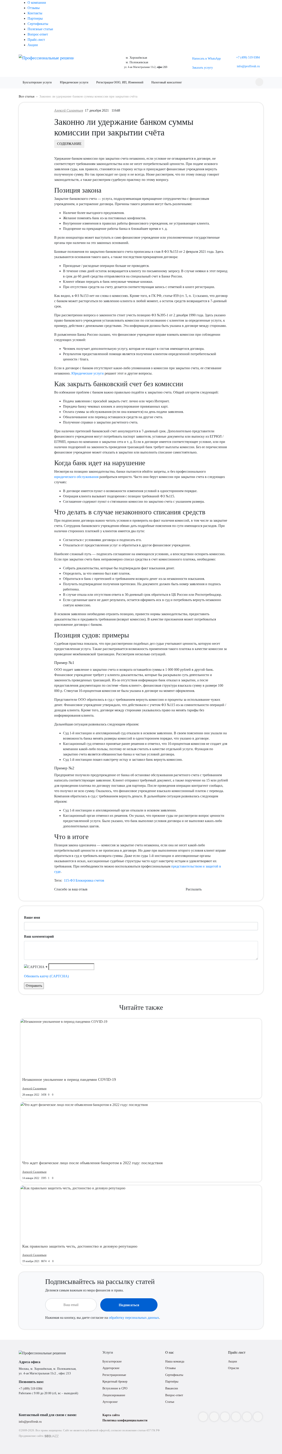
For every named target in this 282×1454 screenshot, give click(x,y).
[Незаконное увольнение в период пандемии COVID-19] (63, 1021)
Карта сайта (111, 1415)
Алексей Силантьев (68, 110)
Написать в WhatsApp (206, 58)
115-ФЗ (69, 880)
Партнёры (171, 1381)
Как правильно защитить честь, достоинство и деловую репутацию (79, 1246)
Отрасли (233, 1368)
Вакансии (171, 1388)
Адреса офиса (29, 1362)
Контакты (35, 13)
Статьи (169, 1401)
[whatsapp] (247, 1416)
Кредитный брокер (114, 1381)
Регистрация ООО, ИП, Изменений (119, 82)
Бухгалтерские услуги (37, 82)
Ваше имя (32, 917)
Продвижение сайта (31, 1435)
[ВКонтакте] (225, 1416)
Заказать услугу (202, 67)
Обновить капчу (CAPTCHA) (46, 976)
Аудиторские (110, 1368)
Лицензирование (113, 1395)
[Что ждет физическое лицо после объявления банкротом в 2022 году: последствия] (84, 1104)
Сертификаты (38, 24)
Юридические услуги (74, 82)
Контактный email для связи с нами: (48, 1415)
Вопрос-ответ (38, 34)
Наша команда (174, 1361)
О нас (169, 1352)
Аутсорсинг (110, 1401)
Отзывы (34, 8)
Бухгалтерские (112, 1361)
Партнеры (35, 18)
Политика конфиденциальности (124, 1420)
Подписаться (129, 1305)
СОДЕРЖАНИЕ (69, 144)
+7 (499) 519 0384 (30, 1388)
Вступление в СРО (114, 1388)
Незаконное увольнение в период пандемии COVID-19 (69, 1079)
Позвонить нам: (31, 1382)
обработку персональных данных (134, 1317)
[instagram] (203, 1416)
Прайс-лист (36, 39)
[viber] (257, 1416)
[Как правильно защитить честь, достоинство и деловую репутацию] (72, 1188)
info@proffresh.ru (30, 1421)
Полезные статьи (40, 29)
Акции (33, 45)
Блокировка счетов (90, 880)
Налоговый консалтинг (166, 82)
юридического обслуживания (76, 477)
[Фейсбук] (214, 1416)
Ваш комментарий (39, 936)
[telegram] (236, 1416)
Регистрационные (114, 1375)
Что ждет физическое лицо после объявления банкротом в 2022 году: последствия (92, 1163)
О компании (37, 2)
